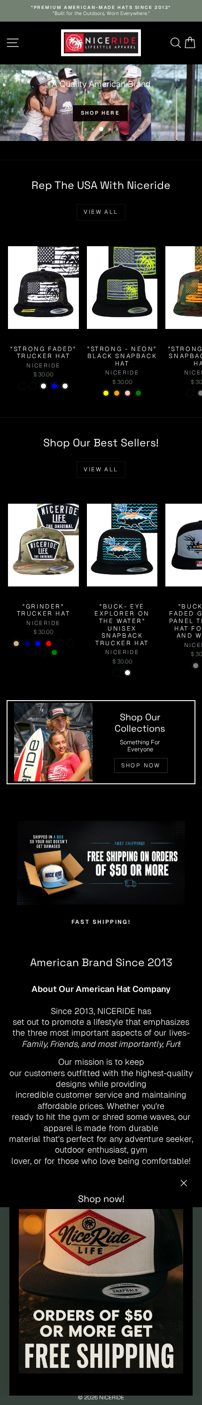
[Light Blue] (54, 386)
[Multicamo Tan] (16, 643)
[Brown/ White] (127, 672)
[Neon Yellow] (105, 393)
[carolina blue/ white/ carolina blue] (37, 643)
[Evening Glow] (21, 386)
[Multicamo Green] (54, 652)
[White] (43, 386)
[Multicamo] (32, 386)
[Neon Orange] (116, 393)
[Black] (59, 643)
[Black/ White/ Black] (43, 652)
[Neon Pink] (127, 393)
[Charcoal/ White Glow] (32, 652)
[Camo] (190, 393)
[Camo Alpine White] (65, 386)
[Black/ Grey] (195, 665)
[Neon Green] (138, 393)
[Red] (48, 643)
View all (101, 212)
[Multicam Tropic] (70, 643)
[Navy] (27, 643)
